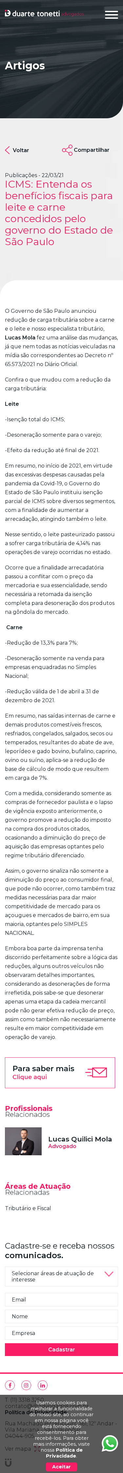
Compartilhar (92, 150)
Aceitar (61, 1467)
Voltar (21, 150)
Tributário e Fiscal (28, 1208)
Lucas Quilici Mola (80, 1139)
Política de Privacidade (64, 1453)
